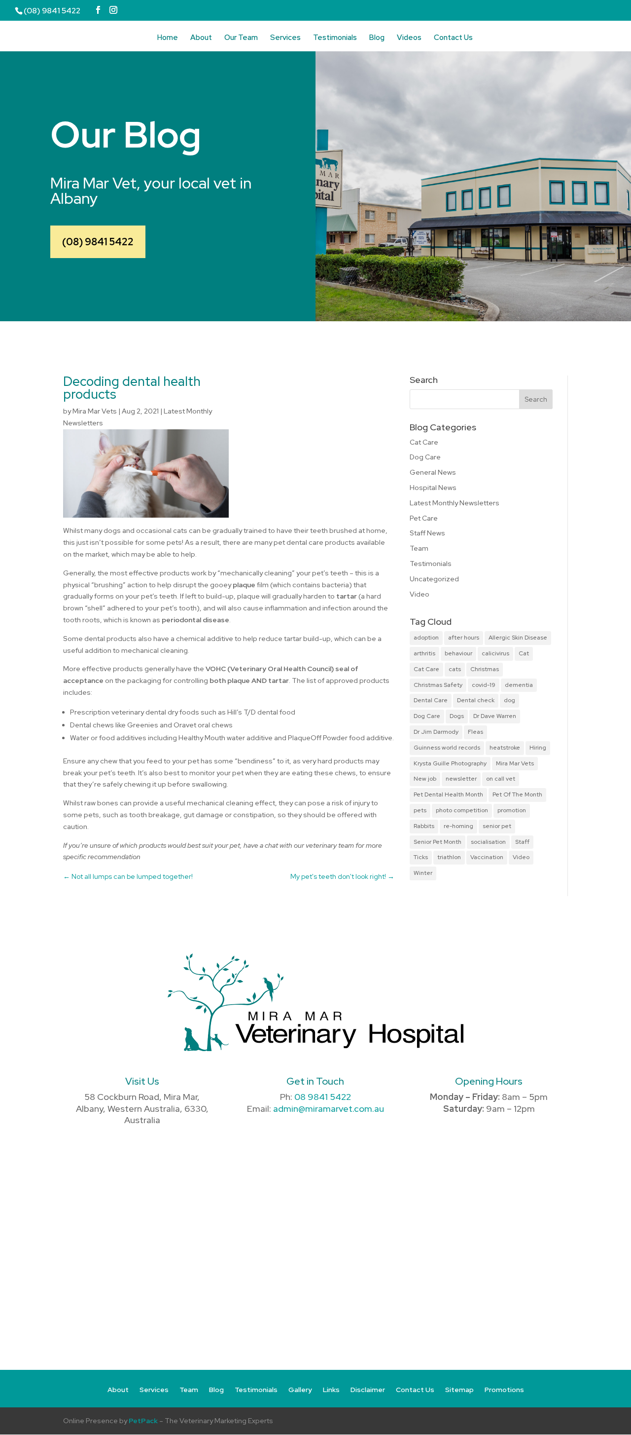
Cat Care (424, 442)
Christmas (484, 669)
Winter (423, 873)
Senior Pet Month (437, 842)
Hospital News (433, 487)
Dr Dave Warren (494, 716)
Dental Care (431, 700)
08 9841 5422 (322, 1096)
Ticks (421, 857)
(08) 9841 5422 (98, 241)
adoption (426, 638)
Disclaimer (368, 1390)
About (201, 38)
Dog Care (425, 457)
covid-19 (483, 685)
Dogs (457, 716)
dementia (519, 685)
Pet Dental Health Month (448, 794)
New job (425, 779)
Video (419, 594)
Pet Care (424, 518)
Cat (524, 653)
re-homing (458, 826)
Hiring (537, 748)
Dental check (475, 700)
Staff (522, 842)
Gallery (300, 1390)
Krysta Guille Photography (450, 763)
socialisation (488, 842)
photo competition (462, 810)
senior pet (497, 826)
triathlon (449, 857)
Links (331, 1390)
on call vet (500, 779)
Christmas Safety (438, 685)
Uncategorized (434, 578)
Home (167, 38)
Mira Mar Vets (94, 411)
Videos (409, 38)
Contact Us (453, 38)
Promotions (504, 1390)
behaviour (458, 653)
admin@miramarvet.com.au (328, 1108)
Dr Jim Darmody (436, 732)
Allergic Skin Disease (518, 638)
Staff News (427, 533)
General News (433, 472)
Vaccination (486, 857)
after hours (463, 638)
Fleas (475, 732)
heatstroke (505, 748)
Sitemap (459, 1390)
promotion (511, 810)
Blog (377, 38)
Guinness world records (447, 748)
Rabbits (424, 826)
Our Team (241, 38)
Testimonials (335, 38)
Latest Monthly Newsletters (454, 502)
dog (509, 700)
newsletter (461, 779)
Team (419, 548)
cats (455, 669)
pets (420, 810)
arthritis (424, 653)
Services (285, 38)
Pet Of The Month (517, 794)
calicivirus (495, 653)
